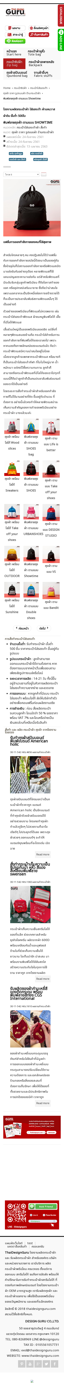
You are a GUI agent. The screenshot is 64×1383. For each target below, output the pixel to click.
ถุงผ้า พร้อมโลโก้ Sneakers (12, 485)
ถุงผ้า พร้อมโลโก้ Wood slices (12, 443)
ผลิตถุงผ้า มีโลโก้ (40, 159)
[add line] (60, 40)
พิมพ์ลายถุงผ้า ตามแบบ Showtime (31, 570)
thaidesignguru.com (41, 1309)
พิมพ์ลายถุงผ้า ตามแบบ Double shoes (31, 609)
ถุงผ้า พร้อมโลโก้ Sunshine (12, 606)
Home (7, 88)
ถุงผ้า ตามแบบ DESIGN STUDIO (51, 530)
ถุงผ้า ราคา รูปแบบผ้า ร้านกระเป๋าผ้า (22, 93)
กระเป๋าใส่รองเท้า (38, 88)
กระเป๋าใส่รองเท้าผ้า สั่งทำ (32, 127)
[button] (56, 1375)
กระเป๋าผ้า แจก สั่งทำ (17, 159)
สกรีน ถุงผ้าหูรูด (16, 153)
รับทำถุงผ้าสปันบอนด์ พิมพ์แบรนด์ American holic (29, 741)
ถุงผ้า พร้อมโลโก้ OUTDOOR (12, 570)
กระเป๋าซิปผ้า (20, 88)
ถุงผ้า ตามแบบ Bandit (51, 605)
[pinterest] (21, 1364)
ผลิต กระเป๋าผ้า (37, 153)
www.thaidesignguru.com (40, 1355)
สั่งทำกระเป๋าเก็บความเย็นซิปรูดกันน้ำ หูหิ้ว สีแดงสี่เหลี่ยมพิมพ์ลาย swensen (30, 869)
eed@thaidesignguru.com (40, 1350)
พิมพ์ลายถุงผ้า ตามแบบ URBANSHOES (31, 528)
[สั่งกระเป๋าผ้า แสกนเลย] (32, 1214)
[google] (38, 1364)
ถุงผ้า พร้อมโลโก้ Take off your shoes (12, 531)
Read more (42, 855)
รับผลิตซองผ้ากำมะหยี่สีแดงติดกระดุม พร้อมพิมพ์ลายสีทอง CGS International (28, 994)
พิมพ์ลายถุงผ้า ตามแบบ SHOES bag (31, 446)
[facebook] (54, 1364)
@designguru (49, 1339)
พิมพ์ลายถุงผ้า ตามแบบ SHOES (31, 485)
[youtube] (30, 1364)
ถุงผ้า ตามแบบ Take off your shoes (51, 489)
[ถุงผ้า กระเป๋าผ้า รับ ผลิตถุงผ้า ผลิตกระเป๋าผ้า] (15, 12)
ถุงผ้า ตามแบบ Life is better (51, 444)
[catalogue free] (60, 15)
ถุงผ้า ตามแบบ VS (51, 569)
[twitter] (46, 1364)
